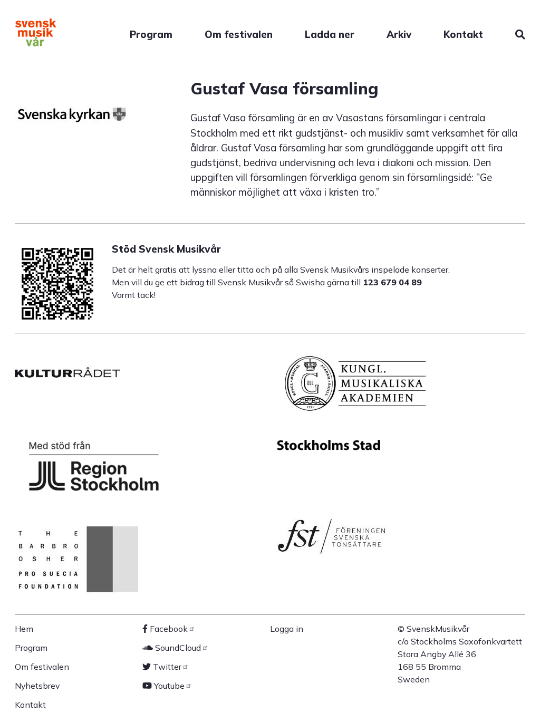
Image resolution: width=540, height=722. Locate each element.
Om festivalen (239, 34)
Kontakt (463, 34)
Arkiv (399, 34)
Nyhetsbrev (37, 685)
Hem (24, 628)
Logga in (286, 628)
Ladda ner (329, 34)
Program (151, 34)
